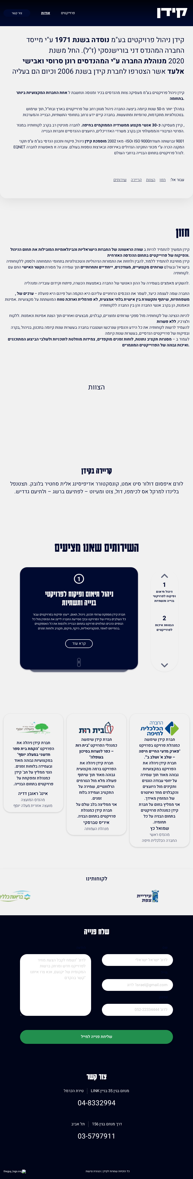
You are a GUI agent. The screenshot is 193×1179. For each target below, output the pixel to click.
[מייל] (137, 991)
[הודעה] (55, 991)
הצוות (150, 180)
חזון (163, 180)
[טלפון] (137, 1016)
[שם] (137, 966)
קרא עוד (79, 643)
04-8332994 (97, 1103)
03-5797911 (97, 1136)
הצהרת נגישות (94, 1171)
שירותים (120, 180)
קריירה (136, 180)
